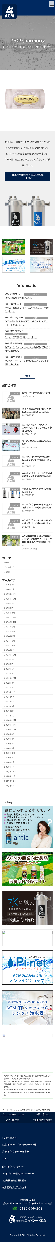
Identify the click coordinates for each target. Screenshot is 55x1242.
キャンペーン (9, 567)
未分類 (7, 572)
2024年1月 (9, 650)
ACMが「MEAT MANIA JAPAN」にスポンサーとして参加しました (37, 428)
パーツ (5, 1158)
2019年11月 (10, 776)
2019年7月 (9, 786)
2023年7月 (9, 664)
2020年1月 (9, 767)
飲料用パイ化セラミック (13, 1167)
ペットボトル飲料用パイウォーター (18, 1174)
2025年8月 (9, 603)
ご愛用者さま (12, 1120)
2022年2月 (9, 687)
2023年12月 (10, 655)
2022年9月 (9, 683)
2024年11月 (10, 622)
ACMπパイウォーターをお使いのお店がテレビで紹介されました (36, 460)
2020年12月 (10, 720)
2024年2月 (9, 645)
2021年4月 (9, 701)
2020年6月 (9, 748)
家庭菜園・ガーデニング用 (14, 1187)
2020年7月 (9, 744)
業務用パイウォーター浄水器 (15, 1152)
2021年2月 (9, 711)
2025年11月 (10, 594)
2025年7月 (9, 608)
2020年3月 (9, 757)
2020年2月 (9, 762)
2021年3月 (9, 706)
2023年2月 (9, 673)
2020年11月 (10, 725)
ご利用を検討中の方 (42, 1120)
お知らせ (35, 294)
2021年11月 (10, 692)
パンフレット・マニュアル (13, 1114)
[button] (27, 176)
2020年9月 (9, 734)
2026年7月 (9, 589)
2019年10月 (10, 781)
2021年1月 (9, 715)
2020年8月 (9, 739)
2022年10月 (10, 678)
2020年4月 (9, 753)
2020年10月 (10, 729)
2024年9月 (9, 627)
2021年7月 (9, 697)
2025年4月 (9, 613)
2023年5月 (9, 669)
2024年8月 (9, 631)
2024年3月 (9, 641)
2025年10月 (10, 599)
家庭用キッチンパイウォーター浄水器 (19, 1145)
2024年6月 (9, 636)
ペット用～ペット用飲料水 (14, 1180)
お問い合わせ (42, 1114)
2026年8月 (9, 585)
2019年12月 (10, 771)
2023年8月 (9, 659)
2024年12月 (10, 617)
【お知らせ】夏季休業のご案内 (18, 298)
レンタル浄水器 (9, 1138)
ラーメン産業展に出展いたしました (21, 337)
